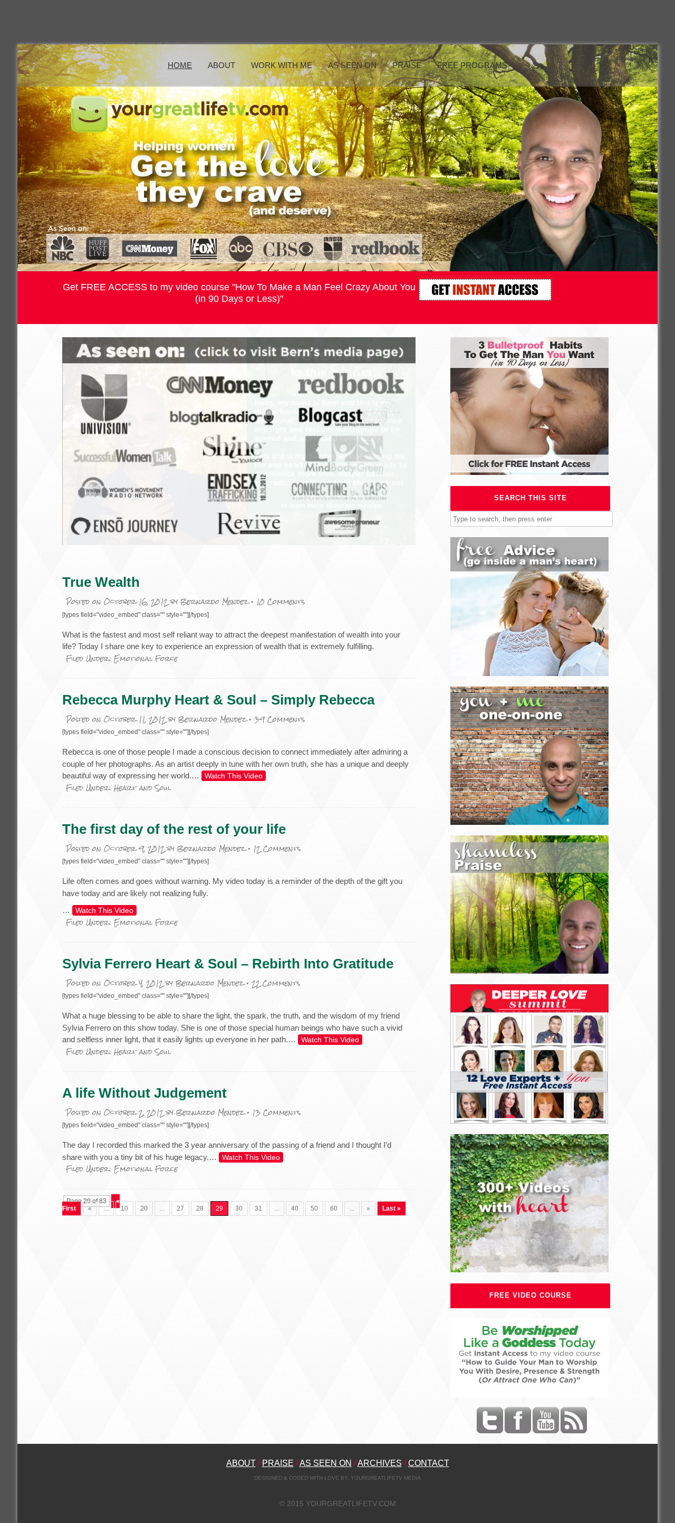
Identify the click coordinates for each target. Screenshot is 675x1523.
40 (294, 1208)
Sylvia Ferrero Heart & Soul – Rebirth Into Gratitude (227, 964)
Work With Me (281, 65)
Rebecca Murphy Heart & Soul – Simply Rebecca (218, 700)
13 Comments (276, 1112)
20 (144, 1208)
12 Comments (277, 848)
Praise (406, 65)
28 (200, 1208)
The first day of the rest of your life (174, 829)
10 (124, 1208)
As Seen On (352, 65)
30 (239, 1208)
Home (180, 65)
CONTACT (428, 1463)
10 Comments (280, 601)
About (221, 65)
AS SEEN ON (326, 1463)
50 (314, 1208)
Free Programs (472, 65)
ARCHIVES (380, 1463)
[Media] (239, 543)
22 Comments (276, 983)
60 (334, 1208)
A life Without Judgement (144, 1093)
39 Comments (279, 719)
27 (180, 1208)
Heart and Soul (142, 788)
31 (258, 1208)
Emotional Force (146, 658)
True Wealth (101, 582)
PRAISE (278, 1463)
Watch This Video (234, 776)
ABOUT (241, 1463)
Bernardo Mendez (214, 601)
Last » (391, 1208)
